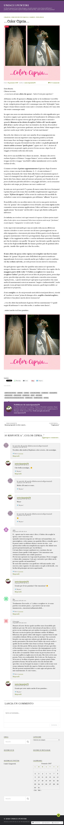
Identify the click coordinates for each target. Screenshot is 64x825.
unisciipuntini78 (30, 83)
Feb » (40, 790)
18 (42, 781)
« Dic (35, 790)
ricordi (39, 395)
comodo (45, 392)
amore (20, 392)
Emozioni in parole (20, 17)
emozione (8, 395)
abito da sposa (10, 392)
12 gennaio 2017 (13, 83)
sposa (46, 397)
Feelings (40, 17)
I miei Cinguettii (10, 764)
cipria (26, 392)
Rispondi (16, 456)
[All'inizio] (58, 815)
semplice (29, 397)
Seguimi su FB (9, 750)
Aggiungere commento (50, 437)
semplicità (38, 397)
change (7, 17)
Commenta (54, 725)
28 (54, 784)
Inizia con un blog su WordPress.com (18, 821)
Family (32, 17)
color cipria (35, 392)
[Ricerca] (27, 741)
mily (32, 395)
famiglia (26, 395)
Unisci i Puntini (16, 5)
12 (46, 777)
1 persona (20, 453)
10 (54, 83)
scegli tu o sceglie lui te (14, 397)
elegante (53, 392)
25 (42, 784)
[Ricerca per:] (17, 741)
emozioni (17, 395)
